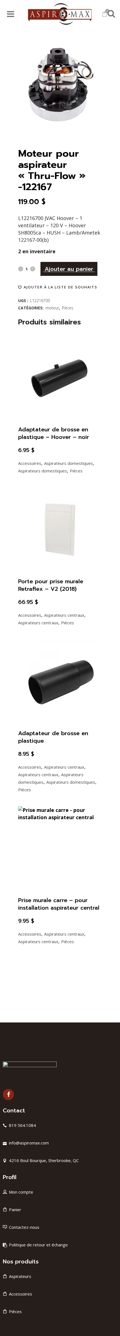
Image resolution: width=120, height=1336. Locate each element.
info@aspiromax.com (29, 1143)
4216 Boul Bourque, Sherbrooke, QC (44, 1160)
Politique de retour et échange (38, 1244)
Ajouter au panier (69, 269)
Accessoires (29, 463)
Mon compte (21, 1192)
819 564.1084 (22, 1125)
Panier (15, 1209)
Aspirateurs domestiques (68, 463)
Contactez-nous (24, 1227)
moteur (52, 307)
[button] (57, 287)
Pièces (67, 307)
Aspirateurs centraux (64, 615)
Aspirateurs (20, 1276)
